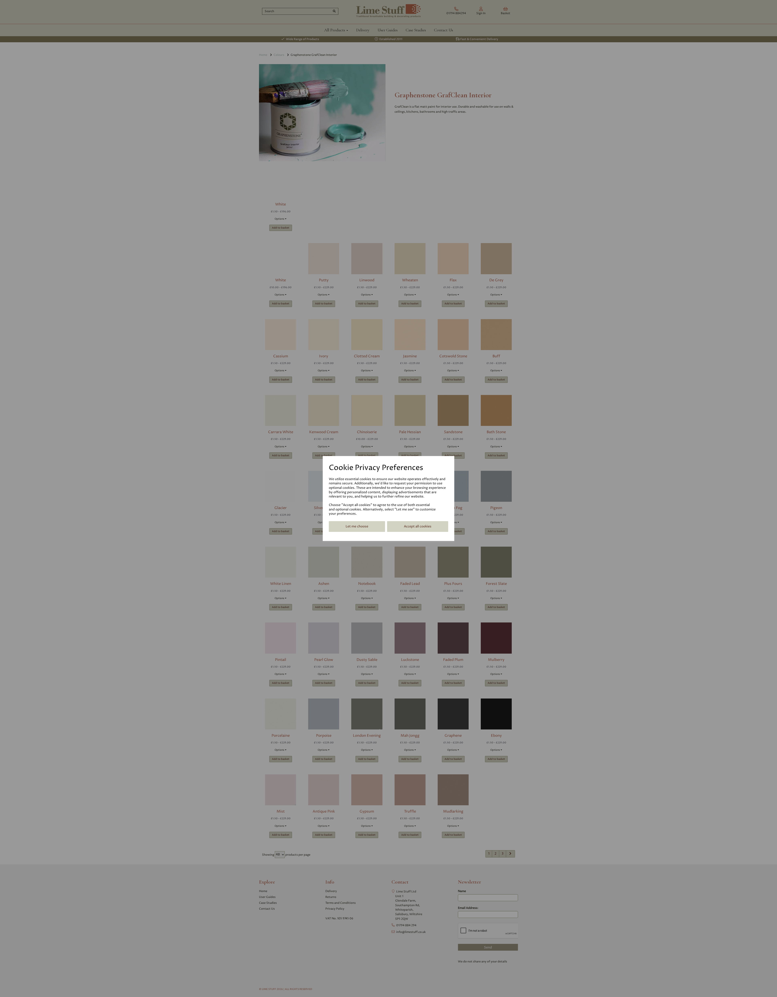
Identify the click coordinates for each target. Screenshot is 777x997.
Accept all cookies (417, 526)
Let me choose (357, 526)
